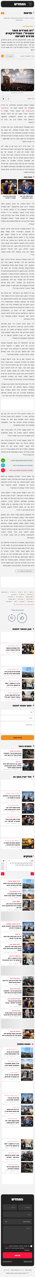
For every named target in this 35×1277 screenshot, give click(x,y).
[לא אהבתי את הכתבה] (11, 618)
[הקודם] (32, 873)
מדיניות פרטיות (7, 1261)
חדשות (26, 18)
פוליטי (19, 592)
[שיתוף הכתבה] (2, 56)
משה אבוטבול (11, 599)
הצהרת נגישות (28, 1261)
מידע (25, 592)
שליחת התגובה (17, 737)
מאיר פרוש (20, 599)
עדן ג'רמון (21, 1270)
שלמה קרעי (8, 601)
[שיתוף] (9, 860)
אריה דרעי (12, 592)
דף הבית (32, 18)
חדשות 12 (21, 594)
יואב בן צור (13, 594)
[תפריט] (30, 4)
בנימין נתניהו (30, 594)
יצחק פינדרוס (19, 597)
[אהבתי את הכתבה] (22, 618)
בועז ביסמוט (4, 592)
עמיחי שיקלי (30, 601)
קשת (15, 601)
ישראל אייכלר (29, 599)
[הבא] (2, 873)
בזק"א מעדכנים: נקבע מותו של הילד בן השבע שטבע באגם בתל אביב (21, 864)
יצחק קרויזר (10, 597)
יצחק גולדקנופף (29, 597)
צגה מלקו (22, 601)
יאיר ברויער (7, 1270)
